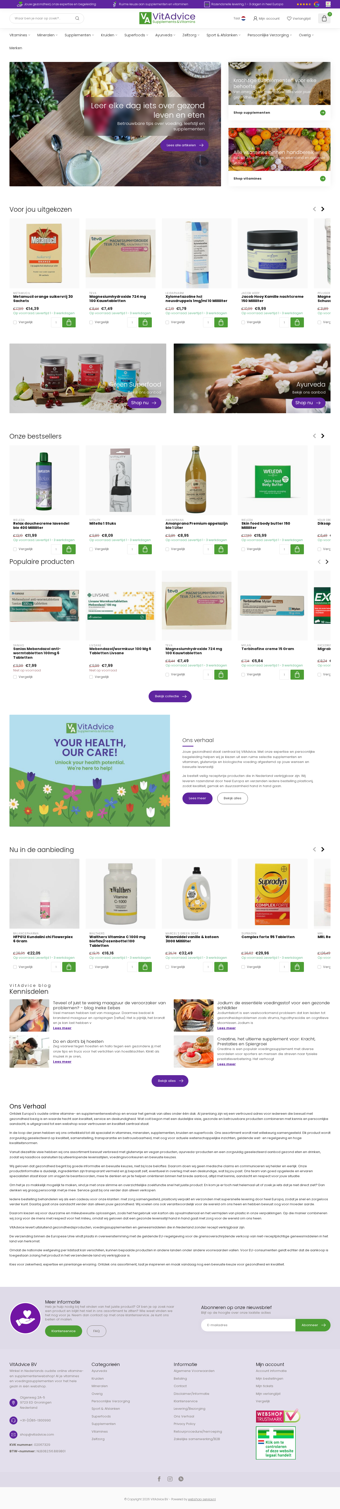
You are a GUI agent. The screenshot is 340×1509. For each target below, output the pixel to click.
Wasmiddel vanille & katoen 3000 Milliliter (192, 939)
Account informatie (271, 1370)
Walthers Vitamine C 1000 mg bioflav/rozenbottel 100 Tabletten (117, 941)
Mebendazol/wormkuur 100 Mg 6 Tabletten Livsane (120, 651)
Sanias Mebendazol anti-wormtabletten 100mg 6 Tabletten (37, 653)
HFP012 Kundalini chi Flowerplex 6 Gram (43, 939)
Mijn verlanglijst (268, 1393)
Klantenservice (64, 1331)
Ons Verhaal (184, 1416)
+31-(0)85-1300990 (35, 1420)
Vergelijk (26, 322)
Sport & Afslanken (222, 35)
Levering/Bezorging (189, 1408)
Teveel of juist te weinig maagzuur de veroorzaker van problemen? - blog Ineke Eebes (109, 1005)
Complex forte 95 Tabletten (268, 937)
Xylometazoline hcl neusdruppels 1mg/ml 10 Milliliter (196, 299)
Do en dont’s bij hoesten (78, 1041)
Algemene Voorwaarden (194, 1370)
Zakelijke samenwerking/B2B (197, 1439)
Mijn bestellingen (269, 1378)
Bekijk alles (232, 798)
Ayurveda (163, 35)
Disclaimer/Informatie (191, 1393)
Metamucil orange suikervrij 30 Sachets (43, 299)
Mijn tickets (264, 1386)
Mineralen (46, 35)
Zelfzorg (189, 35)
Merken (15, 48)
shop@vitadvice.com (37, 1434)
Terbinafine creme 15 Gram (267, 649)
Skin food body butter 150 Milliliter (265, 525)
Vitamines (18, 35)
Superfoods (134, 35)
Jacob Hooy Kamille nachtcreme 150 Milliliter (272, 299)
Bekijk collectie (167, 696)
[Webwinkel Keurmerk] (293, 1413)
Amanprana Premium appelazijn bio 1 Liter (197, 525)
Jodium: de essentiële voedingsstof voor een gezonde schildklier (273, 1005)
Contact (180, 1386)
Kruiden (107, 35)
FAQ (96, 1331)
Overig (305, 35)
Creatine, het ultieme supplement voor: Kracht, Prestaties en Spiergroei (266, 1041)
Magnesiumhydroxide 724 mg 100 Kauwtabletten (117, 299)
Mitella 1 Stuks (102, 523)
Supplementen (78, 35)
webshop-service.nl (202, 1499)
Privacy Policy (184, 1423)
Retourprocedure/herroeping (198, 1431)
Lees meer (197, 798)
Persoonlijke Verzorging (268, 35)
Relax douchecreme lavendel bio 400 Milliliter (41, 525)
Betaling (180, 1378)
